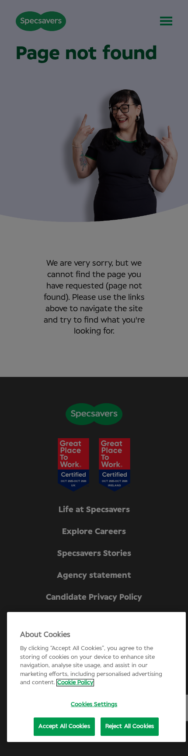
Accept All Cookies (64, 726)
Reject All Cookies (129, 726)
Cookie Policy (75, 683)
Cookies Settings (94, 704)
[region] (96, 677)
